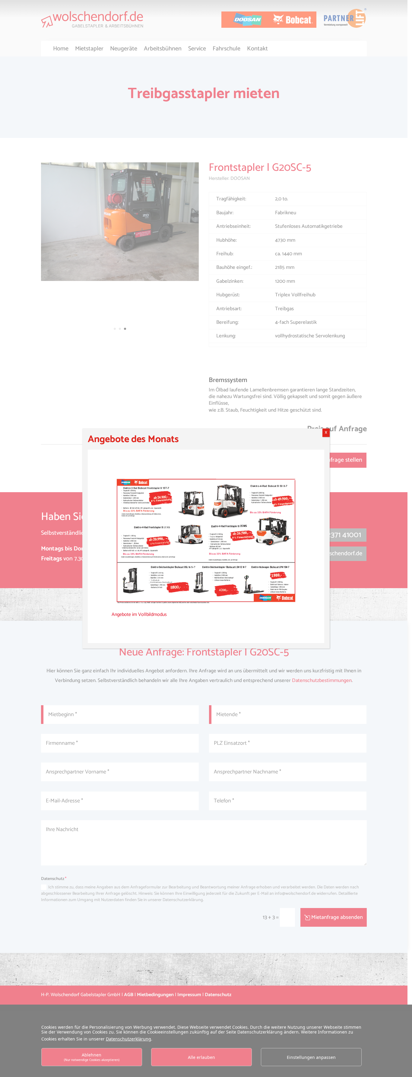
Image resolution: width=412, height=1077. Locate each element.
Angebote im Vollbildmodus (139, 614)
